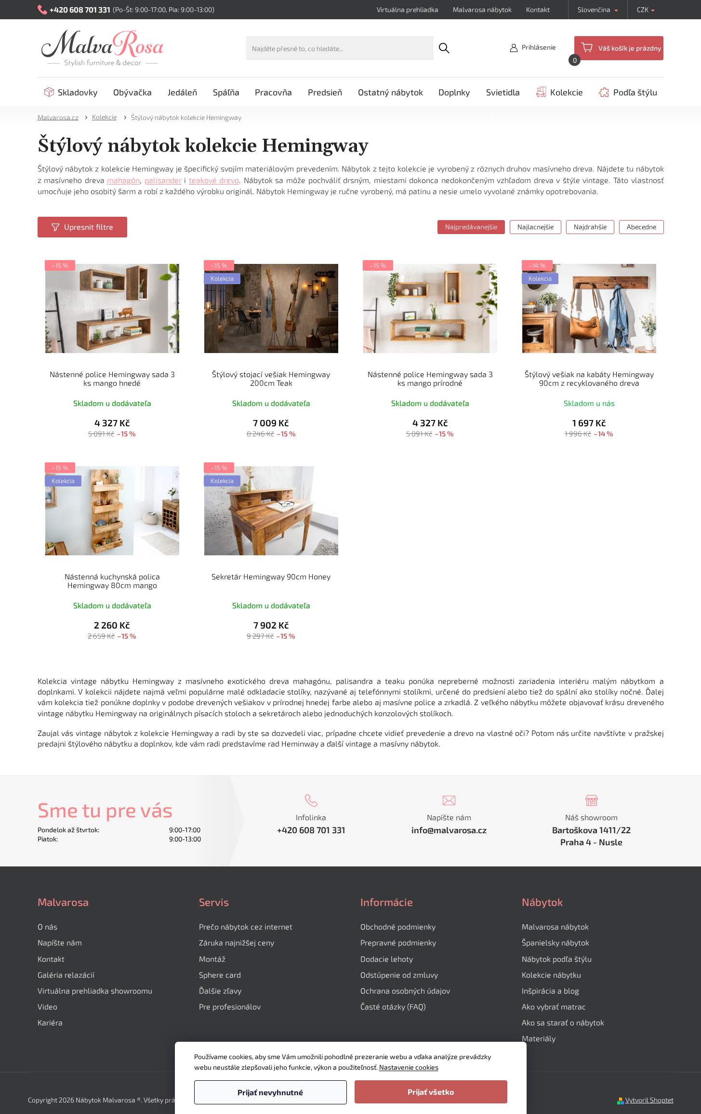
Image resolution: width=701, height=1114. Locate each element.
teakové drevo (214, 179)
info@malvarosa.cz (449, 830)
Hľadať (444, 48)
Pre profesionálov (230, 1006)
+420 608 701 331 (311, 830)
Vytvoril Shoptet (649, 1100)
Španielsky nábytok (555, 942)
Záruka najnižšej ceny (236, 942)
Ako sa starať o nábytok (563, 1022)
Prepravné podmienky (398, 942)
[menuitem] (71, 92)
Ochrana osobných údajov (405, 990)
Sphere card (220, 974)
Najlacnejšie (535, 227)
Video (47, 1006)
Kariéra (50, 1022)
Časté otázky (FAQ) (393, 1006)
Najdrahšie (590, 227)
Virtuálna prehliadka (407, 9)
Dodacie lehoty (386, 958)
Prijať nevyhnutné (270, 1092)
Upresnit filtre (88, 226)
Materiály (539, 1038)
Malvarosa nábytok (482, 9)
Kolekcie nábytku (551, 974)
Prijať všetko (431, 1091)
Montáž (212, 958)
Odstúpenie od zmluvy (399, 974)
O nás (47, 926)
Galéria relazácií (66, 974)
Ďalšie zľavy (220, 990)
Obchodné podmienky (398, 926)
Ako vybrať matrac (554, 1006)
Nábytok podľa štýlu (557, 958)
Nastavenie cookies (408, 1067)
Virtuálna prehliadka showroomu (95, 990)
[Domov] (61, 117)
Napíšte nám (60, 942)
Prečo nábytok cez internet (245, 926)
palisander (163, 179)
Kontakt (538, 9)
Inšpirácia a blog (550, 990)
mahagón (123, 179)
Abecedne (641, 227)
